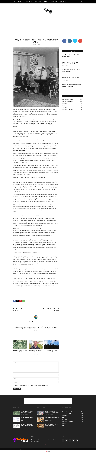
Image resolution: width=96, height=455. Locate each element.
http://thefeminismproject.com (36, 322)
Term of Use (80, 449)
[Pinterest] (20, 301)
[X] (17, 301)
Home (15, 1)
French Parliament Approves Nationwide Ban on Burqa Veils (23, 309)
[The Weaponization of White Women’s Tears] (51, 344)
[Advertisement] (48, 26)
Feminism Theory (21, 1)
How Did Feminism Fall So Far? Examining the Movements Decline (52, 412)
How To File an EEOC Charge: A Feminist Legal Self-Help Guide (27, 425)
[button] (81, 1)
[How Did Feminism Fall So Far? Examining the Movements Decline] (40, 413)
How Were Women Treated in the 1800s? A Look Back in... (51, 425)
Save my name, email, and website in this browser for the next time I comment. (31, 385)
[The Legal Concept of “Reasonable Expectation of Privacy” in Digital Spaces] (16, 419)
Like (64, 39)
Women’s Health (38, 1)
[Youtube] (77, 440)
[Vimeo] (73, 440)
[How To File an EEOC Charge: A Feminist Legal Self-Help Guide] (16, 426)
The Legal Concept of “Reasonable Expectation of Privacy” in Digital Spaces (27, 419)
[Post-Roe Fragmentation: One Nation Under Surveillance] (20, 344)
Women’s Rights (54, 1)
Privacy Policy (65, 449)
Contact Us (75, 449)
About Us (70, 449)
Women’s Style (62, 1)
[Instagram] (37, 331)
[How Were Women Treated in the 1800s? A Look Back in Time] (40, 426)
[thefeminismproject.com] (48, 11)
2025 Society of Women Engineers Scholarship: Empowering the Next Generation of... (52, 419)
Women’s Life (46, 1)
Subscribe (80, 39)
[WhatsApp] (23, 301)
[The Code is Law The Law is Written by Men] (36, 344)
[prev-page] (34, 354)
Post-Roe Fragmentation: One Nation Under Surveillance (27, 412)
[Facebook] (14, 301)
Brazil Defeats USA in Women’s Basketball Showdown (50, 309)
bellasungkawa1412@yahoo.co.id (43, 444)
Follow (69, 39)
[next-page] (36, 354)
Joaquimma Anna (36, 321)
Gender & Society (29, 1)
